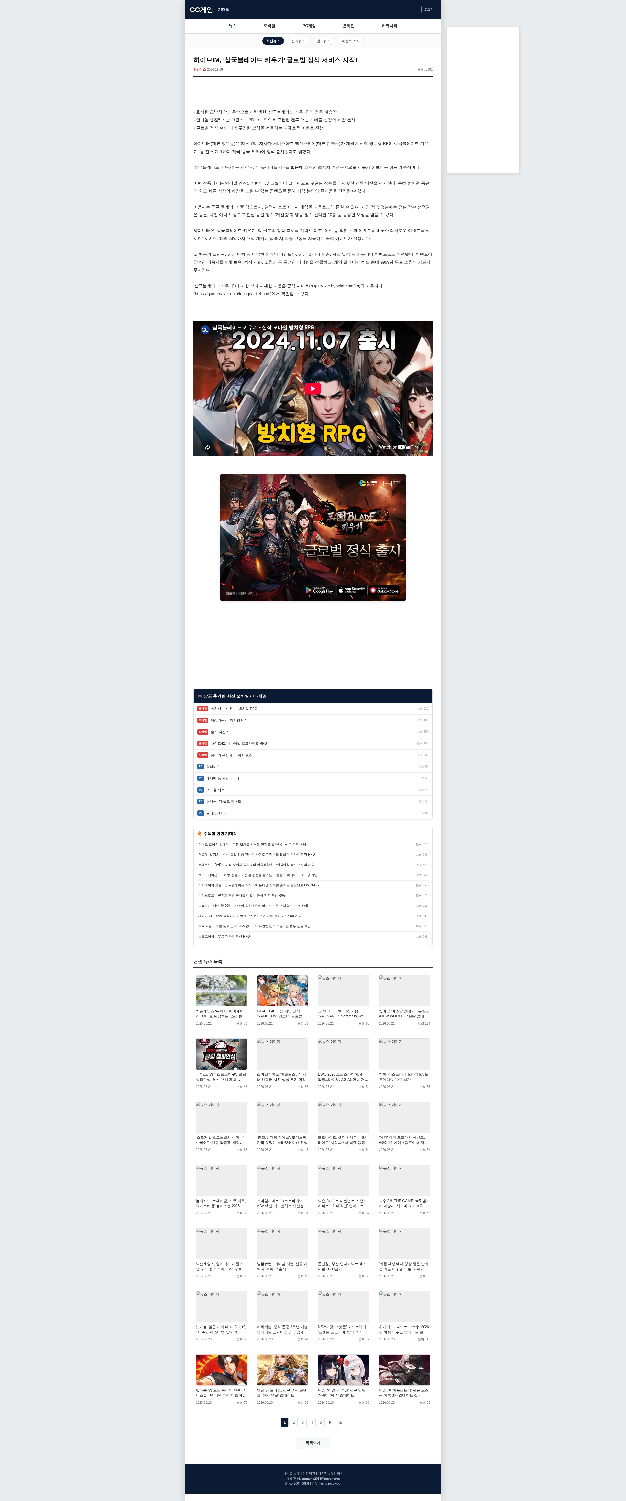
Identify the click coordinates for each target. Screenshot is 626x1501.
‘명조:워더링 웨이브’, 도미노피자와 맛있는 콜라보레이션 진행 (282, 1140)
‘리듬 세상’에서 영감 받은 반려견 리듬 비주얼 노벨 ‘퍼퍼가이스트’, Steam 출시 (403, 1266)
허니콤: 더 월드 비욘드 (223, 801)
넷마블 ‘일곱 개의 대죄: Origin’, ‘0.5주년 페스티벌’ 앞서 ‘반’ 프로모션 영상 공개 (221, 1330)
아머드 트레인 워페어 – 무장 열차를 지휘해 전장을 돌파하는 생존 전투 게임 (252, 844)
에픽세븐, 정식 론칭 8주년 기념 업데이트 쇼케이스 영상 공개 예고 (282, 1330)
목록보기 (313, 1443)
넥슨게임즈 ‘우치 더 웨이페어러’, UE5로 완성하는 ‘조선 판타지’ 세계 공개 (221, 1014)
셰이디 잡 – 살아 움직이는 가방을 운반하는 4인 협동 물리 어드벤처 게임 (250, 916)
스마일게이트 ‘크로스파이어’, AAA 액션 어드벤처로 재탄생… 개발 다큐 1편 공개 (282, 1203)
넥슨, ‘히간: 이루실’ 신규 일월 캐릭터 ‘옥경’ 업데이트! (342, 1392)
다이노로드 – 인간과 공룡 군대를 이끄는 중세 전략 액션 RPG (242, 895)
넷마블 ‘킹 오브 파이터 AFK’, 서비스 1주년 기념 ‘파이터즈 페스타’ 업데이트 (221, 1393)
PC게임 (309, 26)
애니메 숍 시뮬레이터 (222, 778)
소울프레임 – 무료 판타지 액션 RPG (224, 936)
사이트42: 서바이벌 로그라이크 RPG (239, 743)
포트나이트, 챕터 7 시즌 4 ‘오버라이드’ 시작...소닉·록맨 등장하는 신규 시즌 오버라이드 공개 (343, 1140)
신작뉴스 (298, 41)
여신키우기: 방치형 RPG (229, 720)
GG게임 (201, 9)
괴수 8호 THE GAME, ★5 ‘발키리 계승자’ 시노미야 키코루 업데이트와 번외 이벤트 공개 (404, 1203)
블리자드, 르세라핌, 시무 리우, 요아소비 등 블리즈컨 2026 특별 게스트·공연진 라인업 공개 (221, 1203)
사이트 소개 (291, 1473)
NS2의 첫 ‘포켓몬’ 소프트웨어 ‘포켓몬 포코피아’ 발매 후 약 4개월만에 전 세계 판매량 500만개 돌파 (343, 1330)
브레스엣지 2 (216, 813)
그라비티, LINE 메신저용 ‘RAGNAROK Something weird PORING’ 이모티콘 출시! (343, 1014)
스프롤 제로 (215, 790)
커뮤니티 (389, 26)
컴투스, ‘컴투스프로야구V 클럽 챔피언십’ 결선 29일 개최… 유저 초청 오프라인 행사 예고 (221, 1077)
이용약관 (308, 1473)
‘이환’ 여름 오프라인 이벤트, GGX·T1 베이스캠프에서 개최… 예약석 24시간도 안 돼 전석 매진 (403, 1140)
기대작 (224, 9)
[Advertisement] (313, 94)
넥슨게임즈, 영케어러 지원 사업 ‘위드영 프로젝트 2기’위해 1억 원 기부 (221, 1266)
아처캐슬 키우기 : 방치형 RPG (234, 709)
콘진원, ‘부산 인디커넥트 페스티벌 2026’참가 (342, 1266)
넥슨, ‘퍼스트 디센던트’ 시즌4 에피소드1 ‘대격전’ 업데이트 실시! (343, 1203)
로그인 (429, 9)
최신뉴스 (273, 41)
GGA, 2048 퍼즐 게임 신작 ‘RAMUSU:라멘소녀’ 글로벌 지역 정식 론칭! (282, 1014)
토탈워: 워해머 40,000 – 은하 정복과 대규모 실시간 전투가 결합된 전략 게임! (253, 905)
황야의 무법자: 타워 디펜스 (231, 755)
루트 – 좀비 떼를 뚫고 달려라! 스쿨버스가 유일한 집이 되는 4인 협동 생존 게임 (254, 926)
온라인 (349, 26)
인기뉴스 (323, 41)
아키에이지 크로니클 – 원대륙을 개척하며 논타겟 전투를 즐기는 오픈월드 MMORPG (258, 885)
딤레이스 (213, 767)
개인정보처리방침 (330, 1473)
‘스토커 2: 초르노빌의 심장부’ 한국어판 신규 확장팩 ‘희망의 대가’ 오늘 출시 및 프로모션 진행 (221, 1140)
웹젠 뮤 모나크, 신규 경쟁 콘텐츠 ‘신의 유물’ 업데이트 (282, 1392)
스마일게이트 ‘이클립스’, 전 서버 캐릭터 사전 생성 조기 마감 (281, 1077)
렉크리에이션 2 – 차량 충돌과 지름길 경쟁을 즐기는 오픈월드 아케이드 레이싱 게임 (257, 875)
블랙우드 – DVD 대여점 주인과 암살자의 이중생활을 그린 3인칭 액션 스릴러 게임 (256, 865)
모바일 (269, 26)
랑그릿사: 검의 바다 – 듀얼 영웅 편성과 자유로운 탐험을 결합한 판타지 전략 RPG (256, 854)
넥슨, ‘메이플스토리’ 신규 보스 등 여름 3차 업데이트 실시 (403, 1392)
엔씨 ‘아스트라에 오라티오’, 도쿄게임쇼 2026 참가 (403, 1077)
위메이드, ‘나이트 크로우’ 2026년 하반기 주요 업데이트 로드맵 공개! (404, 1330)
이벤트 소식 (351, 41)
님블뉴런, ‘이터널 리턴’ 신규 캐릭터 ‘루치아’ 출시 (282, 1266)
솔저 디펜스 (220, 732)
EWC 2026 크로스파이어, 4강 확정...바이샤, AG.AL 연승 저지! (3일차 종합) (342, 1077)
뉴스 (232, 26)
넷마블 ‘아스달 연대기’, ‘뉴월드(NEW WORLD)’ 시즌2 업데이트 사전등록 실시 (404, 1014)
